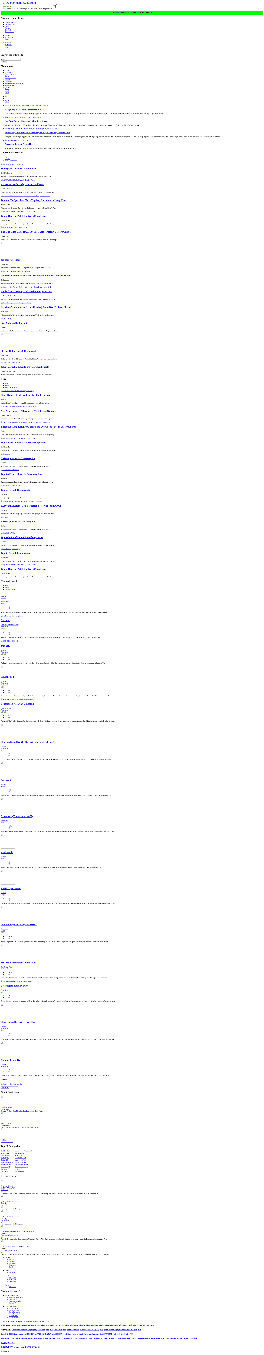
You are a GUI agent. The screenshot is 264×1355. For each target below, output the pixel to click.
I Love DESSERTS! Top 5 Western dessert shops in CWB (31, 505)
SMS (101, 1334)
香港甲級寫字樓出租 (32, 1347)
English (7, 47)
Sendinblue (83, 1334)
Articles (7, 87)
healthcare (143, 1338)
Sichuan (3, 650)
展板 (139, 1330)
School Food (7, 676)
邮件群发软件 (46, 1334)
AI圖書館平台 (121, 1338)
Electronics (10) (20, 1162)
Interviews (12, 1263)
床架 (120, 1325)
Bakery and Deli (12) (8, 1162)
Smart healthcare (133, 1338)
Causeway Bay (10, 22)
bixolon (30, 1338)
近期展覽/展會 (22, 1330)
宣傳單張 (41, 1330)
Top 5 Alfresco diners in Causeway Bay (21, 474)
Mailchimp (67, 1334)
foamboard (58, 1330)
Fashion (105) (5, 1151)
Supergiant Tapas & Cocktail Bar (19, 144)
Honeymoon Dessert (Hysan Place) (19, 1022)
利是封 (113, 1330)
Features (12, 1261)
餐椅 (107, 1325)
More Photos (5, 1088)
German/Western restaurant (9, 625)
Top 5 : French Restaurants (15, 490)
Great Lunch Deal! (7, 1186)
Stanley (7, 28)
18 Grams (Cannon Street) (9, 1250)
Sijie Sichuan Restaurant (14, 323)
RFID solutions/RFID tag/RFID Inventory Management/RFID (56, 1338)
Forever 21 (6, 780)
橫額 (35, 1330)
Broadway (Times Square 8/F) (17, 816)
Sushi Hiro (4, 1190)
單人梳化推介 (60, 1325)
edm (53, 1334)
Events (7, 91)
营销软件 (59, 1334)
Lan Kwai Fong (10, 24)
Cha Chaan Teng (6, 967)
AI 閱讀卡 (112, 1338)
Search (3, 59)
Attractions (8, 81)
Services (7, 80)
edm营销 (37, 1334)
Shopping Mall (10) (21, 1164)
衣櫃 (116, 1325)
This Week (12, 1279)
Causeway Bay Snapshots (9, 1086)
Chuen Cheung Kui (11, 1060)
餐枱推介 (102, 1325)
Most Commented (11, 161)
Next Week (12, 1281)
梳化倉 (44, 1325)
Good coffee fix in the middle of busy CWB (15, 1246)
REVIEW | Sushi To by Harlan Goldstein (22, 184)
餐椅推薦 (94, 1325)
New (6, 157)
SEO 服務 (129, 1334)
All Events (12, 1278)
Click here (115, 12)
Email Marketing (20, 1334)
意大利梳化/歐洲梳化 (82, 1325)
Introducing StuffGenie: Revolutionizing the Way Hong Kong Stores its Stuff (37, 133)
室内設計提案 (128, 1325)
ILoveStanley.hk (14, 1312)
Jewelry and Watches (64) (23, 1151)
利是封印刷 (121, 1330)
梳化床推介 (70, 1325)
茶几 (112, 1325)
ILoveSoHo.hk (14, 1310)
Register (7, 35)
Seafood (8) (5, 1171)
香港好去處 (5, 1351)
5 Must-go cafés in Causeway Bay (18, 458)
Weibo (7, 102)
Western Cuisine (6, 708)
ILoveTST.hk (13, 1316)
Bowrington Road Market (14, 985)
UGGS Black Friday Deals (9, 1201)
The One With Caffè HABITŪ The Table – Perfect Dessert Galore (36, 231)
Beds (144, 1325)
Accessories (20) (20, 1158)
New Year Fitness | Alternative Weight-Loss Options (26, 121)
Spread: (4, 1334)
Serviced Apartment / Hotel (14, 83)
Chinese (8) (19, 1169)
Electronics (4, 821)
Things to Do (9, 85)
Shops (7, 76)
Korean (3, 681)
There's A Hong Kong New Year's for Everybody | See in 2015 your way (38, 426)
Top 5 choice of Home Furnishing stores (22, 537)
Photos (7, 93)
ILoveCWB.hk (14, 1317)
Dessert (3, 746)
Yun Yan (5, 645)
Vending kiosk (171, 1338)
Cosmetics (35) (6, 1155)
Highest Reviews (10, 589)
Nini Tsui (4, 1140)
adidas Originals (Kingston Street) (19, 924)
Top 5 (11, 1267)
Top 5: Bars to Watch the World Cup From (23, 216)
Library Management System (98, 1338)
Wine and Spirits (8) (21, 1167)
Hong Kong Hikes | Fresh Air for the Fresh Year (25, 109)
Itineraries (12, 1265)
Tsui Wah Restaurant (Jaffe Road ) (19, 962)
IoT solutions (82, 1338)
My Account (9, 37)
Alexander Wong (6, 1107)
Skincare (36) (19, 1153)
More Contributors (7, 1142)
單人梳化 (51, 1325)
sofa (134, 1325)
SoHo (7, 26)
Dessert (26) (5, 1158)
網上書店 (4, 1343)
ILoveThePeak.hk (15, 1314)
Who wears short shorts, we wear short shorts (25, 366)
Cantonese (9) (5, 1167)
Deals (7, 89)
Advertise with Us (15, 1301)
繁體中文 (8, 43)
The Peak (8, 30)
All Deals (12, 1272)
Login (7, 39)
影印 (101, 1330)
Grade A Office (19, 1347)
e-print (14, 1330)
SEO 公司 (122, 1334)
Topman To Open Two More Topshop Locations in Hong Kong (34, 200)
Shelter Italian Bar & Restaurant (18, 351)
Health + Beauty (10, 78)
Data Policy (13, 1299)
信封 (64, 1330)
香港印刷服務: (6, 1330)
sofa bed (139, 1325)
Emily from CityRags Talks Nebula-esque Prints (26, 291)
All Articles (12, 1259)
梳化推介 (38, 1325)
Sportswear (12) (20, 1160)
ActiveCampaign (93, 1334)
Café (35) (18, 1155)
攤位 (51, 1330)
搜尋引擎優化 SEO (111, 1334)
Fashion (3, 784)
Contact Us (12, 1303)
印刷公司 (95, 1330)
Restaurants (8, 72)
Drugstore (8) (19, 1171)
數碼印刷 (70, 1330)
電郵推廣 (30, 1334)
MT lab (162, 1338)
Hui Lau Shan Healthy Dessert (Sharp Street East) (27, 742)
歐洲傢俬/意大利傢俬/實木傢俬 (23, 1325)
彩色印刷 (107, 1330)
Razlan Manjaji (6, 1123)
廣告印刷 (133, 1330)
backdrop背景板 (86, 1330)
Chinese (3, 1064)
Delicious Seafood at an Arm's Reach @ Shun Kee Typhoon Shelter (36, 275)
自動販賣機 (193, 1338)
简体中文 (8, 45)
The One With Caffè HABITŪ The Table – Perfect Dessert (20, 1127)
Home (7, 70)
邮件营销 (10, 1334)
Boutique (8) (5, 1169)
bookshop (11, 1343)
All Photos (12, 1287)
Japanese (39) (5, 1153)
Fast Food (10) (6, 1164)
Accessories (5, 602)
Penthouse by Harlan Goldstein (17, 703)
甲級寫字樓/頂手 (7, 1347)
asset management (153, 1338)
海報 (47, 1330)
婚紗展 (30, 1330)
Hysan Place (5, 1205)
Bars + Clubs (9, 74)
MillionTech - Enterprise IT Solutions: (14, 1338)
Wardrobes (150, 1325)
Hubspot (75, 1334)
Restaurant (4, 683)
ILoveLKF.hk (13, 1308)
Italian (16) (4, 1160)
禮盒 (128, 1330)
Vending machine (182, 1338)
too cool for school (10, 259)
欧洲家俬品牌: (6, 1325)
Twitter (7, 100)
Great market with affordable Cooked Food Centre (17, 1231)
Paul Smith (7, 852)
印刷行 (76, 1330)
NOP (3, 597)
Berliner (5, 620)
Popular (7, 159)
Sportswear (4, 929)
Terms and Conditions (16, 1297)
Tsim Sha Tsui (9, 32)
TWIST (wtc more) (11, 888)
